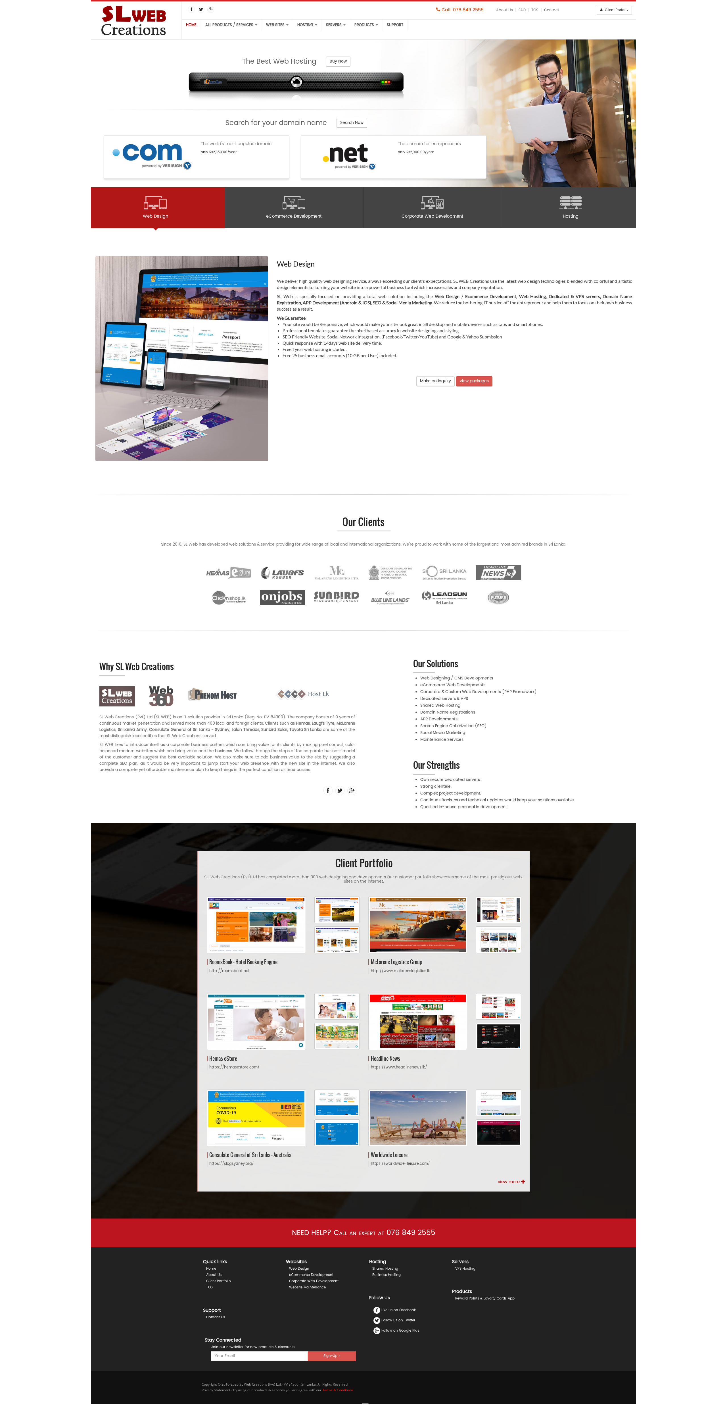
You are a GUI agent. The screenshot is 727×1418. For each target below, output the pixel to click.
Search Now (352, 122)
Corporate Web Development (314, 1281)
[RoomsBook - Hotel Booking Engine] (256, 925)
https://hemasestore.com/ (234, 1067)
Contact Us (215, 1317)
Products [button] (364, 25)
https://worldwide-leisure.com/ (400, 1164)
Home (191, 25)
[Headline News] (417, 1022)
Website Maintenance (307, 1287)
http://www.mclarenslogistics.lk (400, 971)
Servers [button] (334, 25)
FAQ (522, 10)
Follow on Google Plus (400, 1330)
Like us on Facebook (398, 1310)
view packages (474, 381)
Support (395, 25)
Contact (551, 10)
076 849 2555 (468, 10)
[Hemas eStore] (256, 1022)
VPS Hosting (465, 1268)
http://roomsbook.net (229, 971)
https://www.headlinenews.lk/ (399, 1067)
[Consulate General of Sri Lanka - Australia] (256, 1118)
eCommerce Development (311, 1275)
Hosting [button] (305, 25)
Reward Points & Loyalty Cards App (485, 1298)
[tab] (155, 207)
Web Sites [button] (276, 25)
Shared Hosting (385, 1268)
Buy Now (338, 61)
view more (509, 1182)
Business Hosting (386, 1275)
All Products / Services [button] (229, 25)
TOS (534, 10)
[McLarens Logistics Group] (417, 925)
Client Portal (614, 10)
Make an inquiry (435, 381)
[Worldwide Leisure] (417, 1118)
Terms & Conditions (338, 1390)
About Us (504, 10)
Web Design (299, 1268)
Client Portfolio (218, 1281)
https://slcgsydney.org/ (231, 1164)
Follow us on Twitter (398, 1320)
